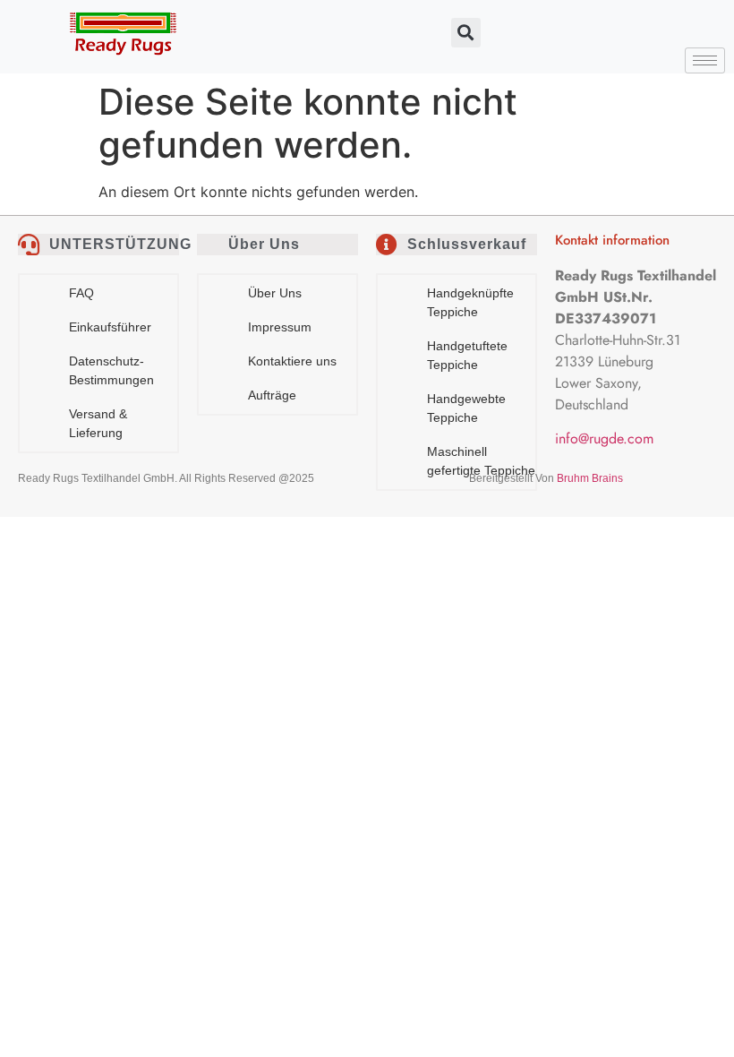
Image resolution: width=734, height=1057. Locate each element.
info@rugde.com (604, 438)
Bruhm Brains (590, 478)
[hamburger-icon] (705, 60)
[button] (466, 32)
